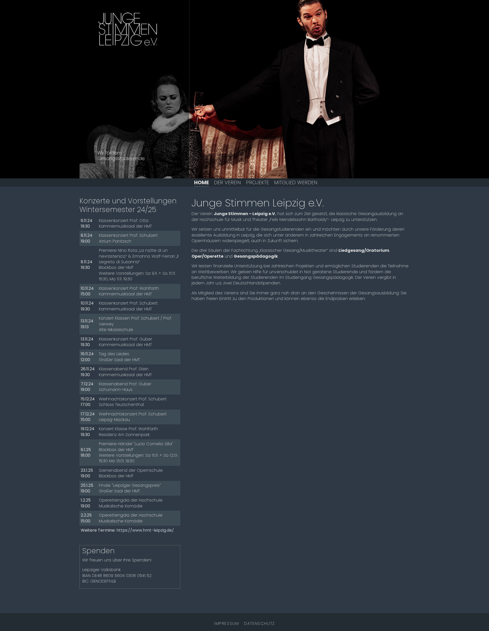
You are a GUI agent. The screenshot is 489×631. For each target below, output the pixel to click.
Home (201, 182)
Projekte (257, 182)
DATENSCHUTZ (259, 623)
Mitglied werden (295, 182)
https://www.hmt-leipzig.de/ (145, 530)
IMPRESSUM (226, 623)
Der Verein (227, 182)
